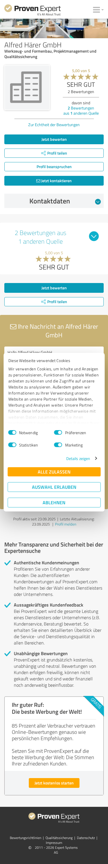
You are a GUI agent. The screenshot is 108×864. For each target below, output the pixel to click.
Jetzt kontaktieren (56, 180)
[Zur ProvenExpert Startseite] (32, 11)
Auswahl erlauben (54, 487)
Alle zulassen (54, 471)
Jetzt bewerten (54, 139)
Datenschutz (86, 837)
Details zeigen (78, 458)
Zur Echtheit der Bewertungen (54, 124)
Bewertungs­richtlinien (25, 837)
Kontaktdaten (49, 201)
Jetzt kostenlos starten (54, 783)
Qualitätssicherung (59, 837)
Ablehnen (54, 502)
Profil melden (65, 524)
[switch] (58, 432)
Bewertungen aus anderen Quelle (81, 110)
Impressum (54, 842)
